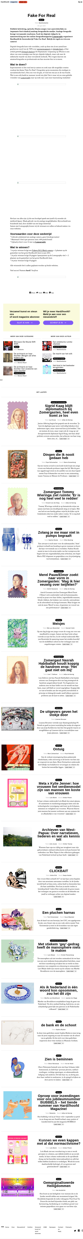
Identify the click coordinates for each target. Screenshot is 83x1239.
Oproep (58, 1092)
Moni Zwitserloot (53, 753)
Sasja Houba (67, 875)
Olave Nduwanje (53, 1063)
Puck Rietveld (69, 753)
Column (58, 780)
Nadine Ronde (53, 540)
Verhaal (58, 451)
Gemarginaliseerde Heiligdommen (58, 1184)
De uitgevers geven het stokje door (58, 713)
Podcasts (69, 1227)
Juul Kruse (52, 420)
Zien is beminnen (59, 1059)
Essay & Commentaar (59, 402)
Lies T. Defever (52, 674)
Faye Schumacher (52, 462)
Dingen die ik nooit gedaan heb (58, 456)
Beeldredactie (43, 23)
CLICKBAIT (58, 871)
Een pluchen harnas (58, 913)
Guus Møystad (69, 917)
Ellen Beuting (68, 540)
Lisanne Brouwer (60, 719)
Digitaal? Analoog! (28, 51)
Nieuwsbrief (21, 1227)
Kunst (59, 1179)
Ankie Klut (53, 875)
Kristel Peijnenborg (67, 955)
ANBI (45, 1227)
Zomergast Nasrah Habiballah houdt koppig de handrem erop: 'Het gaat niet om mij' (59, 665)
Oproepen (52, 1227)
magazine (13, 2)
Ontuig (58, 749)
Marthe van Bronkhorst (52, 998)
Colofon (30, 1227)
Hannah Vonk (70, 628)
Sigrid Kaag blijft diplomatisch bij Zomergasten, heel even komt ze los (58, 410)
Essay (59, 826)
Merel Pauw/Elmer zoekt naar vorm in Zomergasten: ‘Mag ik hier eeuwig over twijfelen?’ (58, 579)
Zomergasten (58, 488)
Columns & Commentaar (59, 940)
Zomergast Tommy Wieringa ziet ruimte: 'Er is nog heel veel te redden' (58, 495)
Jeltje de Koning (67, 420)
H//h (2, 1227)
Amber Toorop (67, 844)
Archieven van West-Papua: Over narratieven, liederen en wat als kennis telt (59, 834)
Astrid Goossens (52, 589)
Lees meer (63, 439)
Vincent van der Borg (52, 503)
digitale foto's (58, 49)
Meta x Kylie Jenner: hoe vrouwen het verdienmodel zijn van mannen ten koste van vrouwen (58, 788)
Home (7, 1227)
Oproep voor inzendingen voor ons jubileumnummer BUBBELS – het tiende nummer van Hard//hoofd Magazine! (58, 1102)
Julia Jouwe (53, 844)
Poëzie (58, 1021)
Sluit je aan (23, 322)
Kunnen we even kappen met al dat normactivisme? (58, 1141)
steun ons (22, 2)
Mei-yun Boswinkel (53, 628)
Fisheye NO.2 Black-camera (42, 250)
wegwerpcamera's (43, 49)
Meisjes (59, 624)
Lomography (57, 36)
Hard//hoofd (5, 2)
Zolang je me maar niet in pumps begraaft (58, 534)
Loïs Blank (53, 797)
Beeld (41, 20)
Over (13, 1227)
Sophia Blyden (61, 1029)
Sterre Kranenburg (70, 462)
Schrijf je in (56, 322)
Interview (59, 708)
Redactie (52, 1113)
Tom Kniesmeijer (52, 917)
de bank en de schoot (58, 1025)
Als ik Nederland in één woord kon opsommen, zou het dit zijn (59, 990)
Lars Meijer (51, 955)
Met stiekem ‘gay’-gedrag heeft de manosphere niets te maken (58, 947)
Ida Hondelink (60, 1190)
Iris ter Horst (69, 1063)
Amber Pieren (67, 797)
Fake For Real (41, 15)
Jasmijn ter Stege (71, 998)
